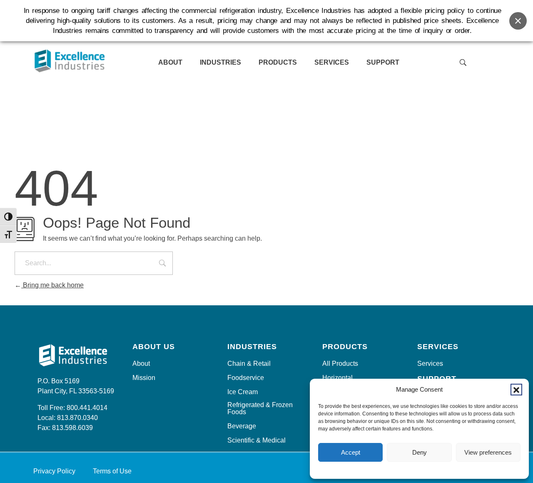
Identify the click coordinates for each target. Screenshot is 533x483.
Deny (419, 452)
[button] (516, 389)
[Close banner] (518, 21)
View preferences (488, 452)
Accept (350, 452)
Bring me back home (52, 285)
